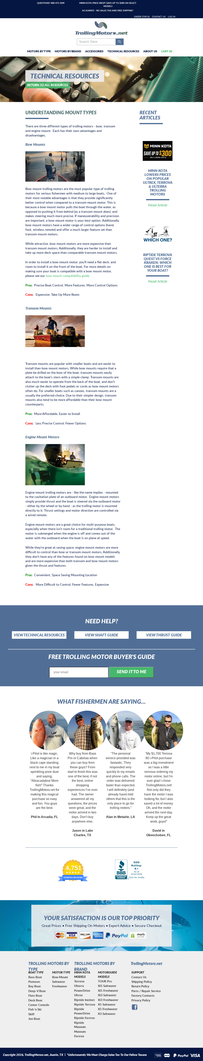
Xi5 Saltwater (107, 986)
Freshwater (59, 986)
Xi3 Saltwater (107, 995)
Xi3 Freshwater (108, 1000)
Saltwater (58, 982)
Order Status (142, 16)
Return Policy (140, 986)
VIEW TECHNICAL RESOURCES (39, 635)
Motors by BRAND (68, 51)
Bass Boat (35, 977)
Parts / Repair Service (146, 991)
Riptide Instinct (84, 1000)
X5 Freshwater (108, 1009)
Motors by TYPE (39, 51)
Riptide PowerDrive (82, 1011)
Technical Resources (123, 51)
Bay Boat (34, 986)
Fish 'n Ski (34, 1009)
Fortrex (79, 1036)
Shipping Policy (141, 982)
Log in (171, 16)
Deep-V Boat (37, 991)
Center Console (38, 1005)
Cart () (166, 51)
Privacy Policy (140, 1000)
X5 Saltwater (107, 1004)
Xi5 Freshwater (108, 991)
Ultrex (78, 995)
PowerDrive (82, 991)
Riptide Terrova (84, 1004)
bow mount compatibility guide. (68, 276)
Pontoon (34, 982)
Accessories (94, 51)
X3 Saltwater (107, 1014)
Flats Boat (35, 995)
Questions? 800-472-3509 (50, 2)
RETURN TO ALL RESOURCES (47, 85)
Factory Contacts (142, 995)
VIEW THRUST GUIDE (164, 635)
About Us (150, 51)
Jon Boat (34, 1019)
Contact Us (159, 16)
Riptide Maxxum (80, 1025)
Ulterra (79, 986)
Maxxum (80, 1032)
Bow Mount (60, 977)
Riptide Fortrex (84, 1018)
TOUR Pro (105, 981)
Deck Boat (35, 1000)
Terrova (79, 981)
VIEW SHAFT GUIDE (101, 635)
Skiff (31, 1014)
